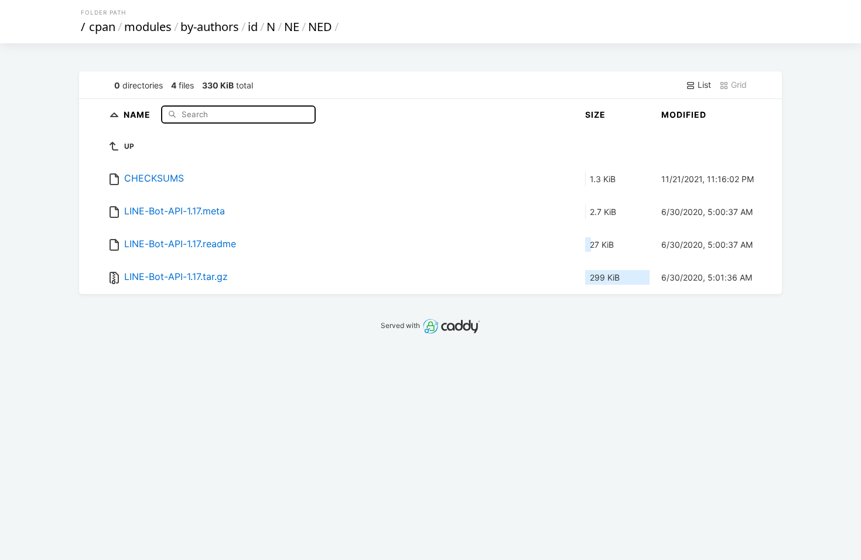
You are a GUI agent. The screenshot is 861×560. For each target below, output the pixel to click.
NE (291, 27)
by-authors (209, 27)
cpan (102, 27)
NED (320, 27)
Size (595, 114)
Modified (683, 114)
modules (148, 27)
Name (138, 114)
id (253, 27)
